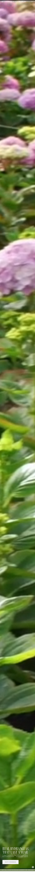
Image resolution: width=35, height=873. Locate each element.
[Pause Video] (33, 867)
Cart (32, 1)
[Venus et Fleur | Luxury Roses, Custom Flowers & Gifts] (18, 1)
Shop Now (30, 870)
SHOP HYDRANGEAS (10, 862)
